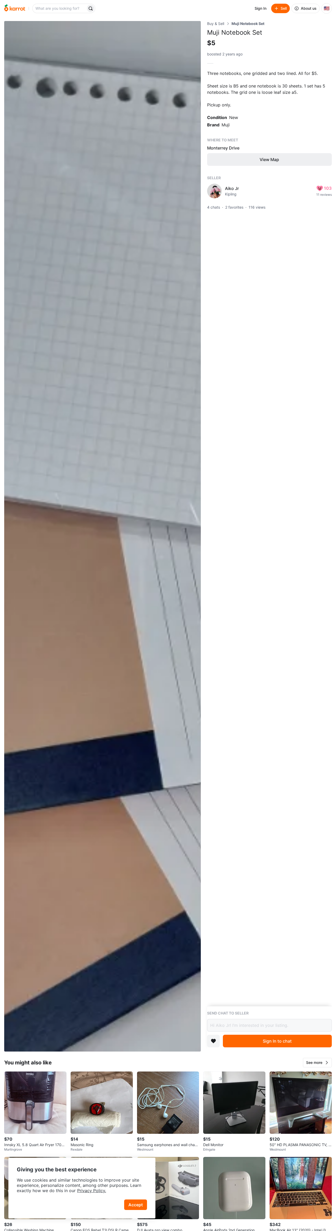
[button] (317, 1062)
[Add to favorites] (213, 1041)
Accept (135, 1204)
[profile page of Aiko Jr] (214, 191)
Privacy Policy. (91, 1190)
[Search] (90, 8)
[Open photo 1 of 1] (102, 536)
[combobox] (59, 8)
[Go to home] (14, 8)
